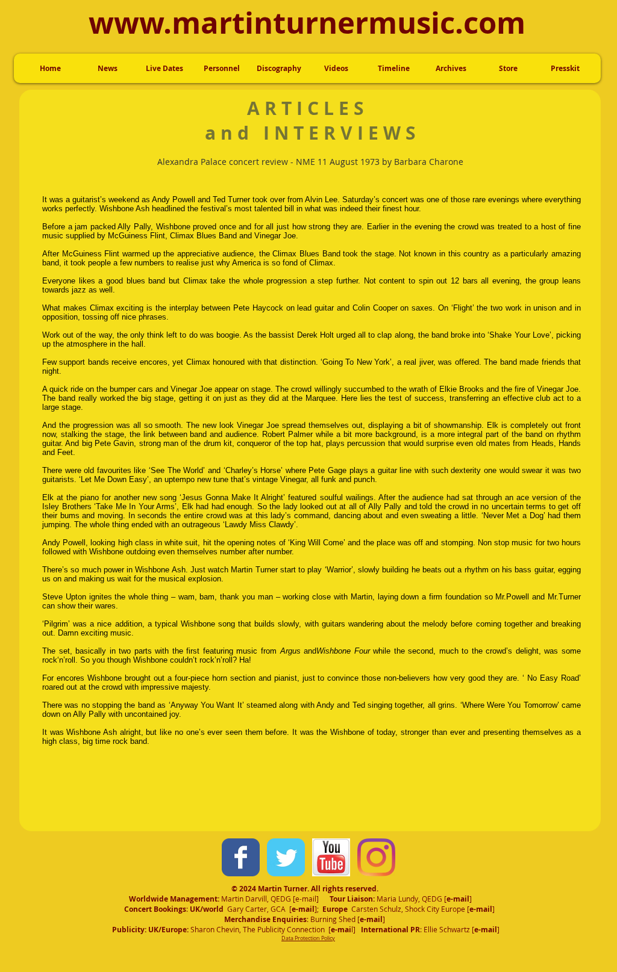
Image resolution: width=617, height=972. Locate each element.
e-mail (305, 898)
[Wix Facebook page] (241, 857)
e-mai (456, 899)
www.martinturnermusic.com (307, 22)
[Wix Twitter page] (286, 857)
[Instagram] (376, 857)
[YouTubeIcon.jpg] (331, 857)
